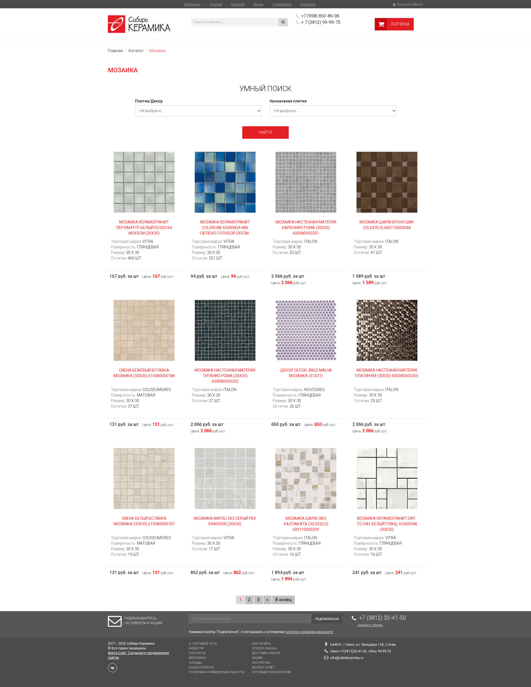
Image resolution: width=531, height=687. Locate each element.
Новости (237, 4)
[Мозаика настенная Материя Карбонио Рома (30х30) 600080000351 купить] (306, 182)
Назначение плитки (288, 101)
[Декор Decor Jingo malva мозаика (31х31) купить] (306, 330)
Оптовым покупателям (271, 672)
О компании (281, 4)
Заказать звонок (370, 625)
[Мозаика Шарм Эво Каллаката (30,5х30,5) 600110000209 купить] (306, 478)
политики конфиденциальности (309, 632)
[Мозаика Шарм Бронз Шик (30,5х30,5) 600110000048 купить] (387, 182)
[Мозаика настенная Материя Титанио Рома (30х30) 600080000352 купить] (225, 330)
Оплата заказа (264, 648)
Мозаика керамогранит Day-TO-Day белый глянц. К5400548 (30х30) (387, 524)
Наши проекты (201, 667)
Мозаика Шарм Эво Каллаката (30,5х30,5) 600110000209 (306, 524)
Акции (258, 4)
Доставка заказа (266, 653)
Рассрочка (261, 663)
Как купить (261, 643)
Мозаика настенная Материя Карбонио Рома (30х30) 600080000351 (306, 227)
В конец (283, 599)
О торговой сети (203, 643)
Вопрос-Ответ (263, 667)
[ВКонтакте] (112, 667)
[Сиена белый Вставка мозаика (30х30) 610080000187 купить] (144, 478)
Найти (265, 132)
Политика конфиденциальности (216, 672)
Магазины (192, 4)
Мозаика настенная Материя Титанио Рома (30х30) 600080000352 (225, 376)
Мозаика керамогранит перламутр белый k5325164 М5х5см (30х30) (144, 227)
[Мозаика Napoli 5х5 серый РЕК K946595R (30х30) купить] (225, 478)
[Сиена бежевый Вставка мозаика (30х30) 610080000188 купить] (144, 330)
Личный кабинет (409, 4)
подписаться (327, 618)
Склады (216, 4)
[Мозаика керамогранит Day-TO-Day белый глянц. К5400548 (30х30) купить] (387, 478)
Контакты (308, 4)
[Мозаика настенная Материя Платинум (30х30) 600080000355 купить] (387, 330)
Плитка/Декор (149, 101)
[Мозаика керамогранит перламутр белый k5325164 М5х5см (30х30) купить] (144, 182)
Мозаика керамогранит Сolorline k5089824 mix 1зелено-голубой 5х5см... (225, 227)
